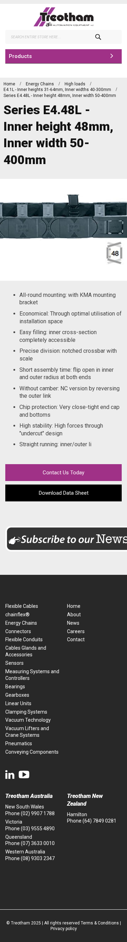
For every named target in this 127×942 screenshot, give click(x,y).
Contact (76, 639)
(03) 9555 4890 (38, 828)
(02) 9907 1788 (38, 813)
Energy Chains (40, 84)
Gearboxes (17, 695)
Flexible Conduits (24, 639)
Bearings (15, 686)
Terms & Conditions (100, 923)
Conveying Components (32, 752)
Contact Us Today (63, 472)
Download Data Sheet (64, 493)
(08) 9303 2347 (38, 858)
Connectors (18, 631)
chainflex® (17, 614)
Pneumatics (18, 743)
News (73, 623)
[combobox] (63, 37)
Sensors (14, 663)
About (74, 614)
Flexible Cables (21, 606)
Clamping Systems (26, 712)
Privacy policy (63, 928)
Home (10, 84)
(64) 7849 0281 (99, 821)
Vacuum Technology (28, 720)
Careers (76, 631)
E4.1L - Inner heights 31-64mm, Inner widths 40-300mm (58, 89)
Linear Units (18, 703)
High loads (75, 84)
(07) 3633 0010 (38, 843)
